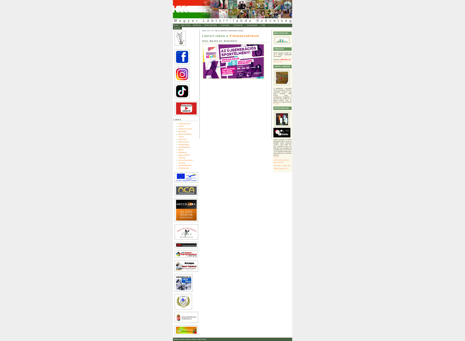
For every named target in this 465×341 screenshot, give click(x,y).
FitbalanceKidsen (244, 36)
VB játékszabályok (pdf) (280, 168)
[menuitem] (176, 25)
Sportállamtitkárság (184, 165)
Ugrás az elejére (191, 339)
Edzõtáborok (182, 152)
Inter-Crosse (182, 139)
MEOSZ (180, 150)
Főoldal (175, 25)
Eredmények (238, 25)
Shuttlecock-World (184, 124)
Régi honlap (185, 25)
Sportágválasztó (183, 145)
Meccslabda (182, 131)
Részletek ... (277, 103)
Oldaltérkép (197, 25)
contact (182, 339)
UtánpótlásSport (183, 168)
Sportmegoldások (184, 147)
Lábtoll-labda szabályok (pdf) (281, 165)
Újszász (181, 126)
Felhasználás (277, 62)
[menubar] (221, 27)
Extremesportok (183, 142)
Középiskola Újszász (185, 129)
